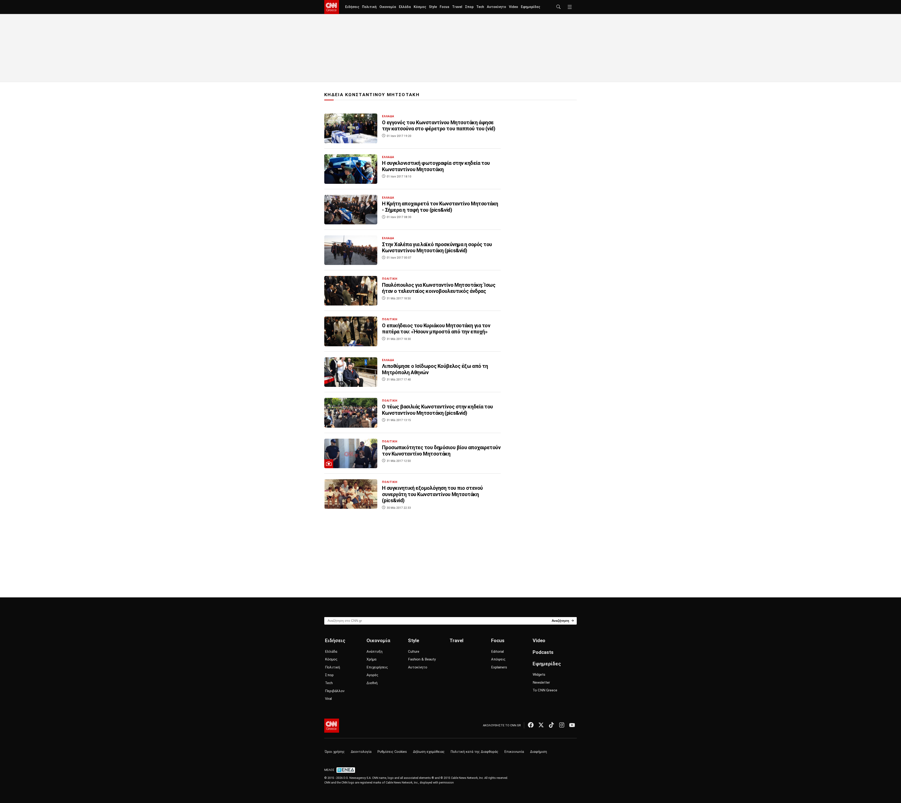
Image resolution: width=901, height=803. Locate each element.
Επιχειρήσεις (377, 667)
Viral (328, 699)
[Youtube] (572, 725)
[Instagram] (562, 725)
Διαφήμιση (538, 752)
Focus (444, 7)
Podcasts (543, 652)
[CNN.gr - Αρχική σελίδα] (331, 726)
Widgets (539, 674)
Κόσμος (420, 7)
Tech (480, 7)
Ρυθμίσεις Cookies (392, 752)
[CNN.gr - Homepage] (331, 7)
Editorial (497, 651)
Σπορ (469, 7)
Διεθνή (372, 683)
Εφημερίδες (530, 7)
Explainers (499, 667)
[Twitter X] (541, 725)
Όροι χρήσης (335, 752)
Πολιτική (369, 7)
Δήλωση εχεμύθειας (429, 752)
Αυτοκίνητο (496, 7)
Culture (413, 651)
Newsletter (541, 682)
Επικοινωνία (514, 752)
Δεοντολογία (361, 752)
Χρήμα (371, 659)
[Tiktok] (551, 725)
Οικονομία (387, 7)
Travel (457, 7)
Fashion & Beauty (422, 659)
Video (513, 7)
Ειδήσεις (352, 7)
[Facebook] (531, 725)
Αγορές (372, 675)
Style (433, 7)
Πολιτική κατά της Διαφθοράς (474, 752)
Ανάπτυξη (374, 651)
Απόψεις (498, 659)
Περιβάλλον (334, 691)
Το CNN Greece (545, 690)
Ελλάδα (405, 7)
